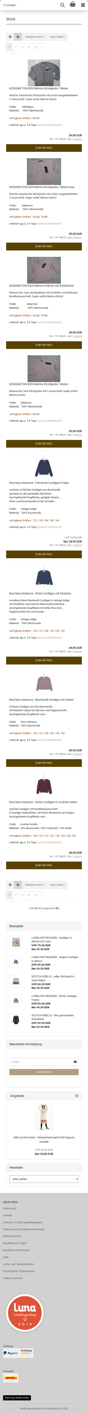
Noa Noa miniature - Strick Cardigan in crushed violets (43, 802)
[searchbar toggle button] (62, 5)
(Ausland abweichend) (49, 125)
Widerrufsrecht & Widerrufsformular (24, 1229)
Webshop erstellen (31, 1408)
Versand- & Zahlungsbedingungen (22, 1222)
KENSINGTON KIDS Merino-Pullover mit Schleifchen (41, 285)
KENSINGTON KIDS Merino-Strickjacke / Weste (38, 88)
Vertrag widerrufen (17, 1397)
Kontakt (7, 1215)
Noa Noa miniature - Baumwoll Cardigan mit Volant (41, 699)
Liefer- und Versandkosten (18, 1264)
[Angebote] (77, 1096)
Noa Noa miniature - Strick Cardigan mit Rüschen (40, 593)
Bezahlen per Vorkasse (16, 1250)
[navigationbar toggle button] (83, 5)
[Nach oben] (77, 1408)
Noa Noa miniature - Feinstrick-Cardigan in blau (39, 482)
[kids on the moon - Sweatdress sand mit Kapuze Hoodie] (44, 1117)
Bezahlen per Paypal (14, 1243)
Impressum (9, 1208)
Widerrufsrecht (11, 1236)
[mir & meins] (8, 5)
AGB (5, 1257)
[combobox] (35, 37)
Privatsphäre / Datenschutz (19, 1271)
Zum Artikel (44, 147)
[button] (10, 37)
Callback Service (12, 1278)
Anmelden (44, 1072)
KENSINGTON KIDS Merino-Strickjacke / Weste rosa (41, 187)
